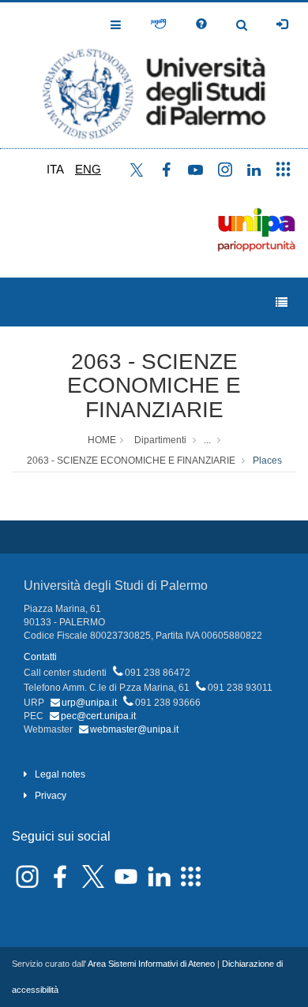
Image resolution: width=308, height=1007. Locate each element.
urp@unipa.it (89, 702)
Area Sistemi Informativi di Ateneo (151, 963)
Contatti (40, 656)
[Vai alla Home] (154, 75)
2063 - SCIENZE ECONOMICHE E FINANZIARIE (154, 386)
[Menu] (281, 302)
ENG (88, 169)
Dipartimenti (160, 440)
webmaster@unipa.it (134, 729)
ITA (55, 169)
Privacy (50, 795)
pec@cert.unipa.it (98, 716)
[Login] (282, 24)
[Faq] (201, 24)
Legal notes (60, 774)
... (207, 440)
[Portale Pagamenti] (158, 24)
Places (267, 460)
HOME (102, 440)
